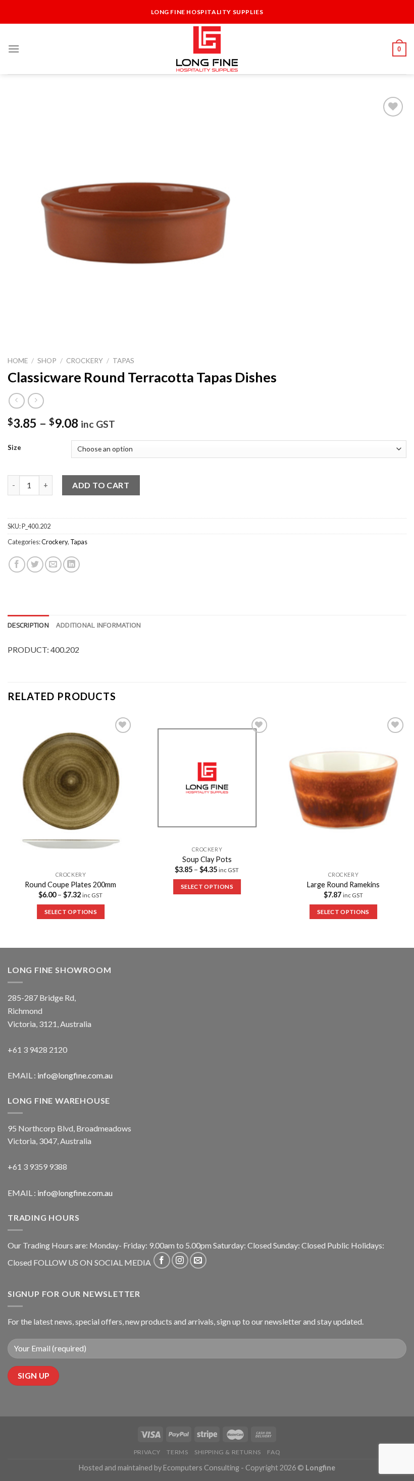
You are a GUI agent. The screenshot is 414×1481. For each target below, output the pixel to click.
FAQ (273, 1452)
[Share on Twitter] (35, 564)
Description (28, 625)
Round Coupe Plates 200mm (70, 884)
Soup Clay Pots (207, 859)
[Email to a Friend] (53, 564)
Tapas (123, 361)
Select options (70, 911)
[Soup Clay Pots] (207, 778)
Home (18, 361)
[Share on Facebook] (17, 564)
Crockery (84, 361)
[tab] (28, 625)
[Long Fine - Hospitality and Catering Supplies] (207, 49)
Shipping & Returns (227, 1452)
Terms (177, 1452)
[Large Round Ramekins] (343, 790)
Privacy (147, 1452)
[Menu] (14, 48)
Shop (47, 361)
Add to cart (100, 485)
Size (14, 447)
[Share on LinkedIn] (71, 564)
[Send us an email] (198, 1260)
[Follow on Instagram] (180, 1260)
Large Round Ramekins (343, 884)
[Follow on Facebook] (161, 1260)
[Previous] (8, 830)
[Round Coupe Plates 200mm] (71, 790)
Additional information (98, 625)
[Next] (405, 830)
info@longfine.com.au (75, 1075)
